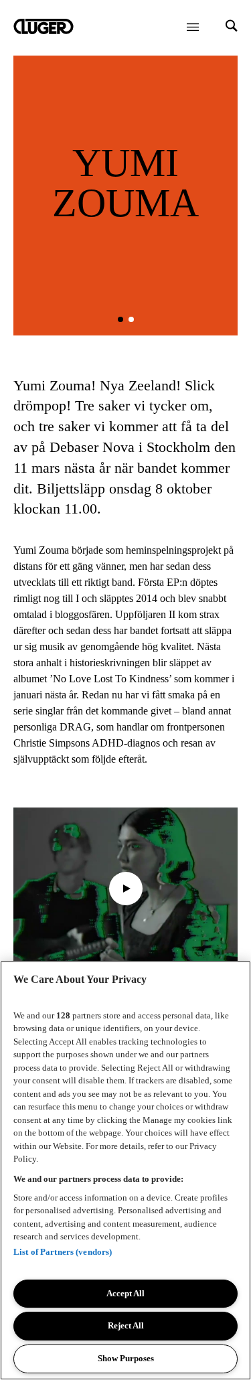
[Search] (232, 27)
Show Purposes (126, 1358)
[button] (120, 319)
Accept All (125, 1293)
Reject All (126, 1325)
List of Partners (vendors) (62, 1252)
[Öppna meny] (193, 27)
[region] (125, 1170)
